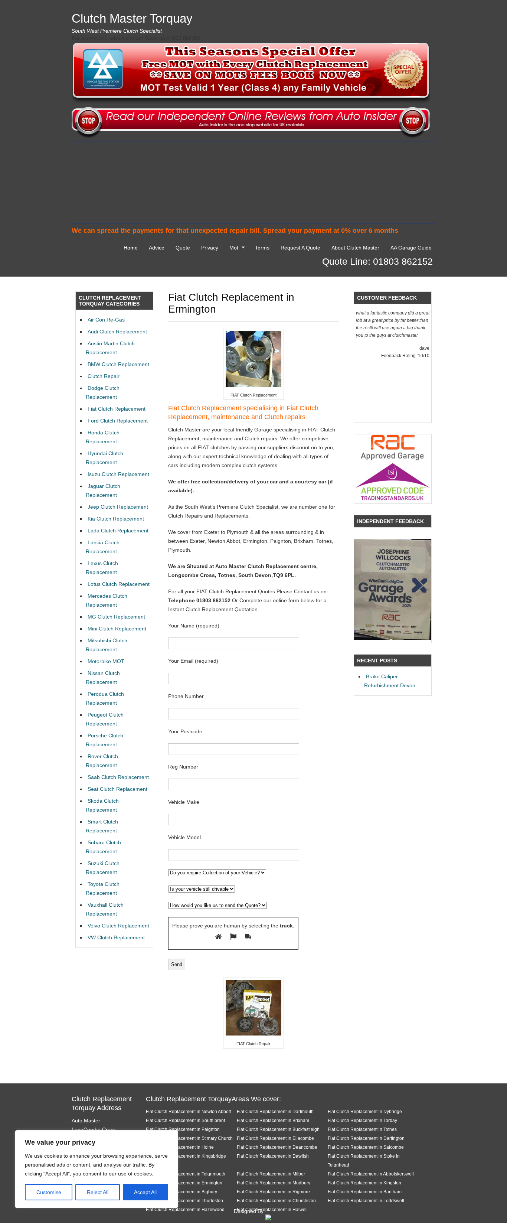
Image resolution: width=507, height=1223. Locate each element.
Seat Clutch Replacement (117, 789)
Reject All (97, 1192)
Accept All (145, 1192)
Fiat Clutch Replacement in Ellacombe (275, 1138)
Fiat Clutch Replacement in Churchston (276, 1200)
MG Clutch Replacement (116, 617)
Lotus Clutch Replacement (119, 584)
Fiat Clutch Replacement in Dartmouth (275, 1111)
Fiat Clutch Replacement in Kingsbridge (186, 1156)
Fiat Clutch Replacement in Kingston (364, 1182)
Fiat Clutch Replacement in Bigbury (181, 1191)
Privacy (209, 248)
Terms (262, 248)
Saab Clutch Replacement (118, 777)
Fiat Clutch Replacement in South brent (185, 1120)
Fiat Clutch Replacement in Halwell (272, 1209)
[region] (96, 1169)
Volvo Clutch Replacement (118, 926)
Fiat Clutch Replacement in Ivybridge (365, 1111)
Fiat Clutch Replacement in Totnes (362, 1129)
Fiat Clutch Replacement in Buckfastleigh (278, 1129)
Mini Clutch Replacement (117, 629)
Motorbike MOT (106, 661)
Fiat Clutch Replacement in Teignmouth (185, 1173)
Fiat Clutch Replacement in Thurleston (184, 1200)
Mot (232, 249)
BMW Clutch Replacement (118, 364)
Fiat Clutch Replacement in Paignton (183, 1129)
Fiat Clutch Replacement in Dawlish (273, 1156)
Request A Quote (300, 248)
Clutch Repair (104, 376)
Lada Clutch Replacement (118, 531)
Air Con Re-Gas (106, 320)
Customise (48, 1192)
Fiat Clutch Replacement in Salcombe (366, 1147)
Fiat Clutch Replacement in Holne (180, 1147)
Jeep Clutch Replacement (118, 507)
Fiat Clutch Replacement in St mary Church (189, 1138)
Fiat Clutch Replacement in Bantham (365, 1191)
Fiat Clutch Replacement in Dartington (366, 1138)
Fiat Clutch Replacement (116, 409)
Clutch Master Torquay (132, 18)
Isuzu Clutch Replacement (118, 474)
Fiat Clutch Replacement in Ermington (184, 1182)
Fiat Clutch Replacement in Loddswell (366, 1200)
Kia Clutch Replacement (116, 519)
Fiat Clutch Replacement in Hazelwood (185, 1209)
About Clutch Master (355, 248)
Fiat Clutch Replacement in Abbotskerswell (371, 1173)
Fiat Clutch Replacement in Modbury (273, 1182)
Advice (156, 248)
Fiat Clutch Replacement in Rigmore (273, 1191)
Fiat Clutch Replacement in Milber (271, 1173)
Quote (183, 248)
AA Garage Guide (411, 248)
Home (131, 248)
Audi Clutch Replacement (117, 332)
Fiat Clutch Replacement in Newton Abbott (188, 1111)
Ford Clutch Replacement (118, 421)
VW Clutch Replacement (116, 937)
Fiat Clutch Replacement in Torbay (362, 1120)
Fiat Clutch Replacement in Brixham (273, 1120)
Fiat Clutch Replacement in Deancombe (277, 1147)
